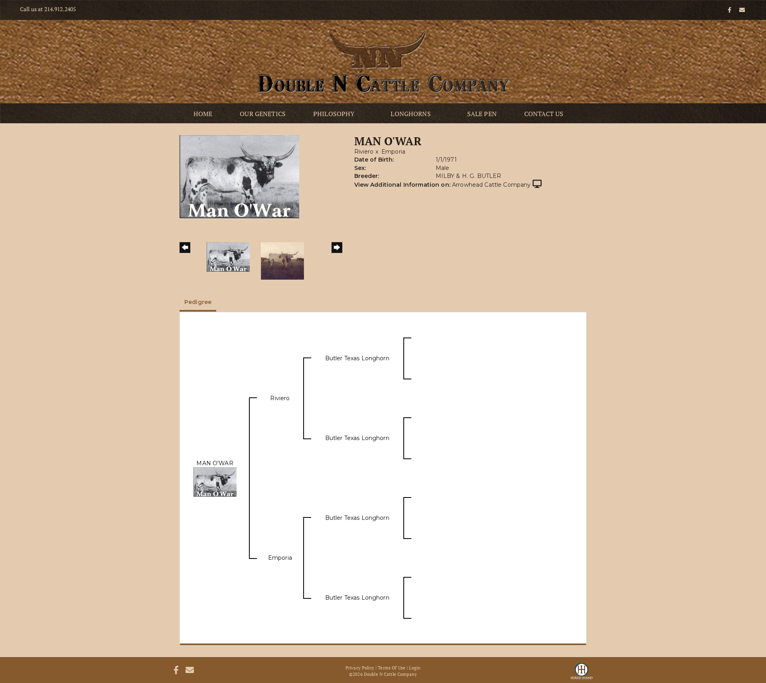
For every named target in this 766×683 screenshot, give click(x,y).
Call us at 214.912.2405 (48, 9)
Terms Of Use (391, 668)
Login (415, 668)
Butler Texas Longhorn (357, 358)
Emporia (393, 151)
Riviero (364, 151)
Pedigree (197, 302)
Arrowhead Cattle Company (491, 184)
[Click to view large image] (239, 176)
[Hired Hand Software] (581, 671)
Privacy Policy (359, 668)
